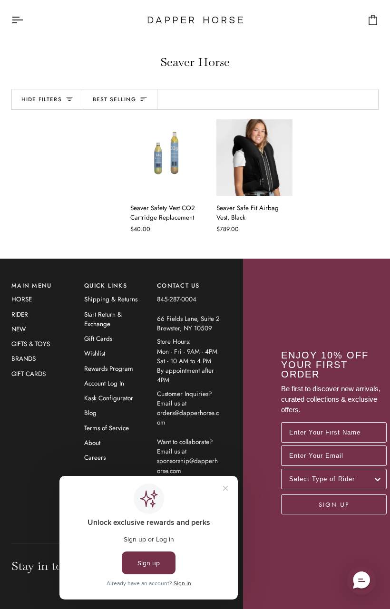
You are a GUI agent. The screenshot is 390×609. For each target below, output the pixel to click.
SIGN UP (334, 504)
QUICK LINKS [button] (105, 285)
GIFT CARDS (28, 373)
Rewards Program (108, 368)
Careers (95, 457)
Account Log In (104, 383)
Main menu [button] (31, 285)
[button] (361, 580)
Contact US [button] (178, 285)
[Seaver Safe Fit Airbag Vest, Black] (254, 157)
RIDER (19, 314)
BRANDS (23, 358)
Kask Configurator (108, 398)
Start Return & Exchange (103, 319)
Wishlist (94, 353)
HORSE (21, 299)
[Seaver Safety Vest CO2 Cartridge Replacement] (168, 157)
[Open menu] (25, 20)
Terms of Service (106, 428)
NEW (18, 329)
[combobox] (331, 479)
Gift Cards (98, 338)
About (92, 442)
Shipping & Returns (110, 299)
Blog (90, 412)
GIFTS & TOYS (30, 343)
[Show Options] (377, 479)
